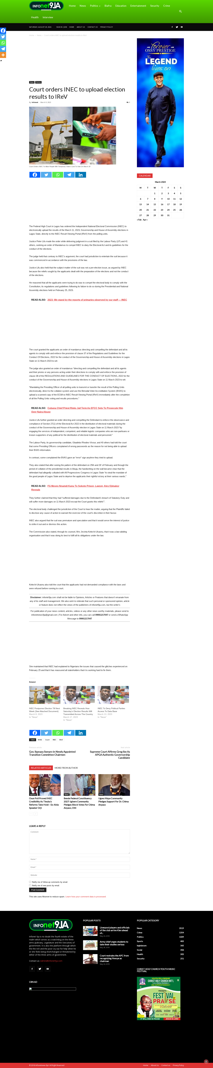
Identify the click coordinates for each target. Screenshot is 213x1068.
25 (174, 210)
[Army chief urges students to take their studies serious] (90, 945)
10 (168, 199)
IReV (61, 740)
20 (140, 210)
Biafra (108, 5)
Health (35, 17)
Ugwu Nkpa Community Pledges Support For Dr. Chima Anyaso (113, 801)
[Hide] (1, 61)
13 (140, 204)
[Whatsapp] (57, 175)
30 (162, 215)
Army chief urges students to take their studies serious (114, 943)
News (83, 5)
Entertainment (138, 5)
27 (140, 215)
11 (174, 199)
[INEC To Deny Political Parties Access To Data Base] (113, 695)
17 (168, 204)
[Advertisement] (79, 59)
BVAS (40, 740)
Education (120, 5)
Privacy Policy (106, 27)
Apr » (145, 219)
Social (139, 950)
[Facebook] (172, 27)
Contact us (93, 27)
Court (47, 740)
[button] (180, 11)
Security (154, 5)
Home (72, 5)
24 (168, 210)
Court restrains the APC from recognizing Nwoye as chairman (114, 958)
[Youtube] (182, 27)
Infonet (35, 102)
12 (181, 199)
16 (162, 204)
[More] (3, 55)
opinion (33, 795)
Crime (166, 5)
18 (174, 204)
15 (155, 204)
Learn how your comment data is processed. (85, 896)
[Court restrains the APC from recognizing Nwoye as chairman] (90, 959)
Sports (140, 941)
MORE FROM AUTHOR (66, 767)
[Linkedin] (80, 175)
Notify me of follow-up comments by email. (50, 882)
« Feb (139, 219)
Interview (48, 17)
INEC (54, 740)
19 (181, 204)
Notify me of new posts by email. (46, 885)
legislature (141, 945)
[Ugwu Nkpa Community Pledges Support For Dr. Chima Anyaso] (114, 785)
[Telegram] (69, 175)
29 (155, 215)
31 (168, 215)
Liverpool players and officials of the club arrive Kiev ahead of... (115, 930)
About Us (81, 27)
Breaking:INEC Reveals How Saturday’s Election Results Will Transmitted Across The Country (78, 711)
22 (155, 210)
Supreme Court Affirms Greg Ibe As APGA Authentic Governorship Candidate (110, 754)
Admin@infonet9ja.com (51, 960)
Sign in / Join (61, 27)
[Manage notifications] (206, 1061)
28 (147, 215)
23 (162, 210)
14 (147, 204)
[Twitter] (177, 27)
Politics (94, 5)
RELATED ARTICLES (41, 767)
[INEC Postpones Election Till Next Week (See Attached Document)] (44, 695)
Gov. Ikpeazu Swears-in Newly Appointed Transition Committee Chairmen (52, 753)
